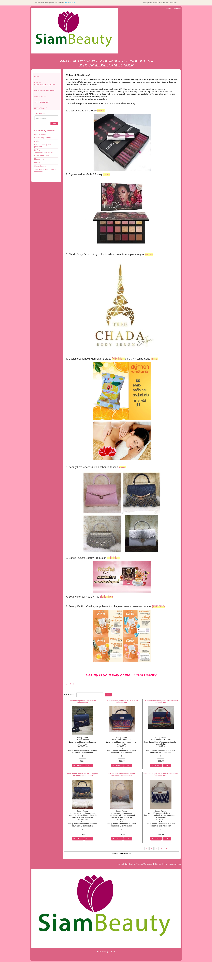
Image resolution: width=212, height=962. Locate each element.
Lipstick (37, 163)
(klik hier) (101, 111)
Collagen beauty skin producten (42, 146)
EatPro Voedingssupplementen (43, 151)
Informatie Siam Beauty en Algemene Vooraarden (135, 864)
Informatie (177, 9)
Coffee (37, 141)
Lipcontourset (39, 159)
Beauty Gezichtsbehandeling (45, 84)
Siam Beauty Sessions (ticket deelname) (45, 171)
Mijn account (40, 108)
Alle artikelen (69, 695)
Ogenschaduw (40, 166)
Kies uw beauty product (172, 864)
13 (177, 848)
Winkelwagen (40, 96)
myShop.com (126, 853)
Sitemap (158, 864)
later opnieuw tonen (150, 2)
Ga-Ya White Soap (41, 156)
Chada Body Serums (42, 138)
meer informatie (69, 2)
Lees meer (70, 684)
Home (168, 9)
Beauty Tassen (40, 134)
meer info (77, 765)
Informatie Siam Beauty (45, 91)
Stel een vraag (41, 102)
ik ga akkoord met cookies (168, 2)
